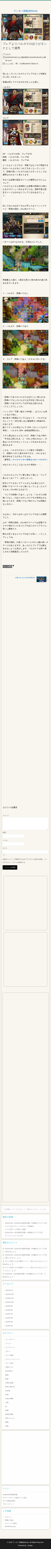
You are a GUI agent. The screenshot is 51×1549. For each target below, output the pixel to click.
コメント (6, 815)
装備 (6, 1410)
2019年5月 (9, 1322)
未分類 (7, 1391)
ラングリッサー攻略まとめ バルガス (29, 460)
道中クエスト (10, 1418)
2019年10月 (9, 1302)
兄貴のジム (9, 1367)
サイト (5, 848)
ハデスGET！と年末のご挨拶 (15, 1229)
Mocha (8, 54)
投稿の (9, 1520)
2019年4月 (9, 1326)
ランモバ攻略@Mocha (25, 11)
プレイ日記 (9, 1363)
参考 (6, 1379)
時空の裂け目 (10, 1387)
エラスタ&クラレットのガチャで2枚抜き (19, 1226)
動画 (6, 1375)
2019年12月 (9, 1294)
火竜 (6, 1402)
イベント (8, 1343)
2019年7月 (9, 1314)
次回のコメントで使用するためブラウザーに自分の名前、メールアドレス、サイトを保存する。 (25, 860)
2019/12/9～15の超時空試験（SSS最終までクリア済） (24, 1274)
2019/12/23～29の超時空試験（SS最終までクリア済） (24, 1232)
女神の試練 (9, 1383)
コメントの (11, 1523)
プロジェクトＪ (8, 1504)
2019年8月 (9, 1310)
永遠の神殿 (9, 1398)
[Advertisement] (25, 696)
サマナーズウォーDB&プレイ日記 (15, 1498)
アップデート (10, 1339)
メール (5, 840)
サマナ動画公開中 (9, 1501)
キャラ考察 (9, 64)
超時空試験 (9, 1414)
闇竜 (6, 1422)
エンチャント (10, 1347)
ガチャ (7, 1351)
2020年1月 (9, 1290)
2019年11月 (9, 1298)
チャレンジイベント (12, 1359)
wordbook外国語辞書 (10, 1494)
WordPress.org (10, 1526)
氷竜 (6, 1395)
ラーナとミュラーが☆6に (14, 1236)
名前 (5, 832)
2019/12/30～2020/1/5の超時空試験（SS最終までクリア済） (26, 1223)
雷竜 (6, 1426)
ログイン (8, 1517)
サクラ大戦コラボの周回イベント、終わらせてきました (25, 1261)
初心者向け (9, 1371)
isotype (30, 1545)
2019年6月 (9, 1318)
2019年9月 (9, 1306)
